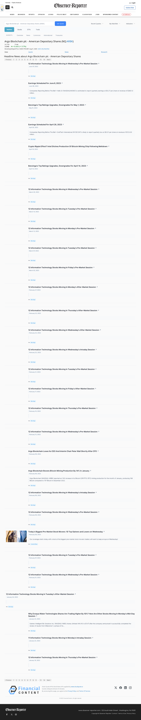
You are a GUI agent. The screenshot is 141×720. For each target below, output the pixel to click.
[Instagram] (130, 690)
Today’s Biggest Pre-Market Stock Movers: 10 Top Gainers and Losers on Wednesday (66, 532)
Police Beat (61, 14)
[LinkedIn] (125, 690)
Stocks (19, 30)
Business (21, 14)
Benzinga (33, 76)
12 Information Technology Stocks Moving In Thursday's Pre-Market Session (63, 408)
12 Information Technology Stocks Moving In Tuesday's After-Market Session (41, 594)
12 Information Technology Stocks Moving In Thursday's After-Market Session (63, 310)
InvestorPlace (34, 544)
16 (44, 59)
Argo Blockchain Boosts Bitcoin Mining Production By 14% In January (59, 471)
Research (104, 52)
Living (50, 14)
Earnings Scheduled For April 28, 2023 (46, 124)
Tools (38, 30)
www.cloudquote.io (77, 687)
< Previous (8, 59)
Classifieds (87, 14)
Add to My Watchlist (43, 49)
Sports (31, 14)
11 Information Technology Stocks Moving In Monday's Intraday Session (60, 638)
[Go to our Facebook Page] (6, 714)
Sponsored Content (110, 14)
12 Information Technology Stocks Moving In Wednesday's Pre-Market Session (63, 64)
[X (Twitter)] (116, 690)
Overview (20, 35)
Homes (7, 3)
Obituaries (74, 14)
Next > (49, 59)
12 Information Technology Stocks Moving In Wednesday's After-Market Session (64, 330)
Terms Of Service (84, 691)
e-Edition (126, 14)
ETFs (29, 30)
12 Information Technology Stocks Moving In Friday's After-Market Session (62, 389)
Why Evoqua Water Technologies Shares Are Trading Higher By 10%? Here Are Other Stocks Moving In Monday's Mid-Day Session (81, 615)
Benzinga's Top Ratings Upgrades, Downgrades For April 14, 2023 (58, 166)
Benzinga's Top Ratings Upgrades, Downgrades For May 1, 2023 (57, 105)
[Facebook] (120, 690)
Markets (9, 30)
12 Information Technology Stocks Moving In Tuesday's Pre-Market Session (62, 209)
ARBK (70, 41)
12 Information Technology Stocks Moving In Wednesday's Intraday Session (62, 350)
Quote (30, 52)
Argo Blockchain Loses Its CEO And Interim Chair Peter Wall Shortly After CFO (63, 451)
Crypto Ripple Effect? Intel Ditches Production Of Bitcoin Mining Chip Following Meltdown (68, 146)
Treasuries (59, 35)
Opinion (41, 14)
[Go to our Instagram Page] (16, 714)
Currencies (36, 35)
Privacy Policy (72, 691)
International (48, 35)
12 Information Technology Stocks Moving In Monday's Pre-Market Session (62, 228)
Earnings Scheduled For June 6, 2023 (45, 83)
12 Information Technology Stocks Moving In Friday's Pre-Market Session (61, 267)
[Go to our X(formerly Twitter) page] (11, 714)
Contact (114, 713)
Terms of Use (122, 713)
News (12, 14)
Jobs (97, 14)
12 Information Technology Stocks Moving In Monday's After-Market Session (63, 287)
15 (40, 59)
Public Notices (16, 3)
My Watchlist (113, 24)
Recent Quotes (96, 24)
